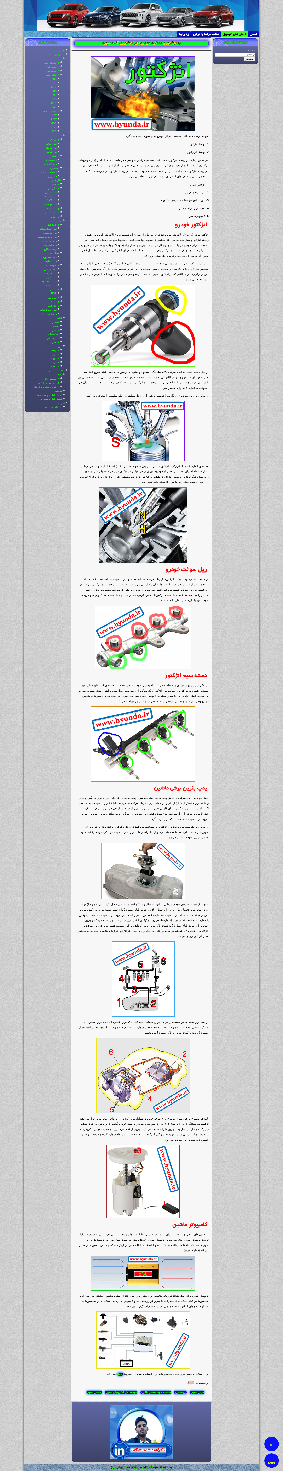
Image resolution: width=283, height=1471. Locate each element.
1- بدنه (55, 350)
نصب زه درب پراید (53, 407)
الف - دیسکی (50, 160)
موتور (59, 221)
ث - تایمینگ (51, 286)
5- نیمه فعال (53, 338)
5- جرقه (55, 302)
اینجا (120, 1374)
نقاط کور (58, 391)
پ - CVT (52, 201)
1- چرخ (55, 322)
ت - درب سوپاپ (49, 241)
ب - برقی (52, 176)
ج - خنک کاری (50, 249)
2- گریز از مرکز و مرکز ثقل (46, 387)
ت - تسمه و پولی (49, 282)
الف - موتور (51, 144)
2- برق (55, 355)
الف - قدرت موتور (48, 310)
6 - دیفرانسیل (52, 213)
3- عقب (55, 330)
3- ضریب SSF (52, 379)
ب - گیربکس (51, 148)
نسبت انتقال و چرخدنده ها (49, 395)
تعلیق (59, 318)
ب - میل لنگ (50, 274)
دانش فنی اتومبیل (234, 34)
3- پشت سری (52, 71)
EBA (54, 91)
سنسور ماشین (94, 1392)
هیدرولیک (57, 136)
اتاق (60, 346)
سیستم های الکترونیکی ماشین (121, 1392)
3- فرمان (54, 168)
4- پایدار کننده (52, 75)
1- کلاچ (55, 184)
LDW (54, 128)
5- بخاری (55, 367)
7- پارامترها (53, 306)
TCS (54, 99)
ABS (54, 79)
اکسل (253, 34)
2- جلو (56, 326)
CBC (54, 87)
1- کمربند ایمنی (51, 63)
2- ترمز (55, 156)
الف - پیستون (50, 269)
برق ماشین (180, 1392)
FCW (54, 115)
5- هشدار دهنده (51, 112)
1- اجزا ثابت (53, 225)
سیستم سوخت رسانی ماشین (156, 1392)
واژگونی (58, 375)
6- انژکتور (54, 253)
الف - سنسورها (49, 257)
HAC (54, 103)
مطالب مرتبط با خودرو (206, 34)
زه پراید (184, 34)
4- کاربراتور (53, 298)
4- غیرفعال (53, 334)
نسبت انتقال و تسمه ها (51, 399)
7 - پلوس (54, 217)
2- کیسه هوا (53, 67)
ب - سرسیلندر (49, 233)
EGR (54, 294)
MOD (54, 124)
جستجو (249, 58)
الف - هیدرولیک (49, 172)
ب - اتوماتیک (50, 196)
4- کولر (55, 363)
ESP (54, 95)
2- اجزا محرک (52, 265)
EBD (54, 83)
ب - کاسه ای (50, 164)
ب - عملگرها (51, 261)
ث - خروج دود (50, 245)
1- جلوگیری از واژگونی (48, 383)
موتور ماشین (197, 1392)
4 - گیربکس (53, 188)
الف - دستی (51, 193)
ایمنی (59, 59)
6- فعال (55, 342)
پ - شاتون (51, 278)
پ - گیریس (51, 152)
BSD (54, 132)
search (251, 50)
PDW (54, 120)
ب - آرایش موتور (48, 314)
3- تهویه (55, 359)
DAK (54, 107)
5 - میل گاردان (52, 209)
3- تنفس (54, 290)
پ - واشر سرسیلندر (47, 237)
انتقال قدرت (56, 180)
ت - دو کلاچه (50, 205)
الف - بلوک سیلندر (48, 229)
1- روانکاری (53, 140)
